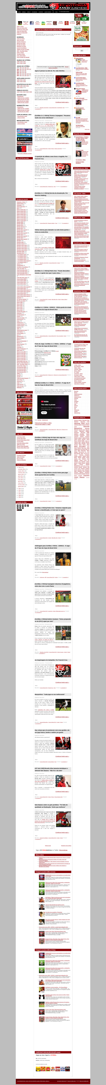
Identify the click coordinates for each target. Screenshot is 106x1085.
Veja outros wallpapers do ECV (25, 153)
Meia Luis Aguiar (81, 449)
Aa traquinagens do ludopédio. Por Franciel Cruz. (51, 660)
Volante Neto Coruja (81, 463)
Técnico (52, 148)
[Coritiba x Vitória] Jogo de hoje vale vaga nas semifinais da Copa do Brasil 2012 (50, 438)
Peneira (18, 345)
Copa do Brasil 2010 (21, 282)
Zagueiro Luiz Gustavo (83, 471)
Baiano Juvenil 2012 (21, 217)
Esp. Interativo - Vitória (79, 366)
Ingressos (19, 34)
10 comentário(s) (64, 186)
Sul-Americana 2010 (21, 368)
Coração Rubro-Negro (81, 77)
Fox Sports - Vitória (78, 375)
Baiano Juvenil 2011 (21, 215)
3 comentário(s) (38, 798)
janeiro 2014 (21, 486)
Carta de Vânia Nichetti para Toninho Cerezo (54, 904)
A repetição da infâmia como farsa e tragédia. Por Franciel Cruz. (51, 158)
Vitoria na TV (20, 381)
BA (20, 67)
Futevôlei (76, 398)
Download (19, 297)
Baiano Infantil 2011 (21, 209)
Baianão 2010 (20, 225)
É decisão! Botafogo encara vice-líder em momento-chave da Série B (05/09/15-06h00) (81, 200)
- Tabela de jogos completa (23, 98)
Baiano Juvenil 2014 (21, 220)
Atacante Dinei (79, 423)
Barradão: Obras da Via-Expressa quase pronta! (85, 143)
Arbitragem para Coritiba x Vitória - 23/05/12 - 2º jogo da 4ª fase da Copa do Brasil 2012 (52, 547)
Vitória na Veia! (79, 72)
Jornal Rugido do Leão (22, 330)
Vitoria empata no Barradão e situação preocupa (80, 352)
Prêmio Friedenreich (21, 348)
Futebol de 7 (76, 395)
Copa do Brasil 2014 (21, 293)
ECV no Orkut (20, 458)
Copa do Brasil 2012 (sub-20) (23, 286)
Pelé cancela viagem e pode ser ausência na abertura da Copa (81, 250)
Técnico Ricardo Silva (58, 796)
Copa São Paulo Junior (22, 277)
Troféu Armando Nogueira (22, 378)
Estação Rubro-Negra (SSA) (23, 440)
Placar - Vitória (77, 370)
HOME (19, 12)
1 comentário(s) (42, 300)
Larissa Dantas (20, 333)
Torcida (18, 376)
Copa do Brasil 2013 (21, 288)
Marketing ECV (20, 336)
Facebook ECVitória (21, 455)
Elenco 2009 (19, 302)
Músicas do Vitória (21, 43)
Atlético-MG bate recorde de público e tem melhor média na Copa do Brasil (81, 172)
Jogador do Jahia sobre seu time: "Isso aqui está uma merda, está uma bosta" (85, 154)
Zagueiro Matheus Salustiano (81, 472)
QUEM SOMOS (48, 12)
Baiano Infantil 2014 (21, 214)
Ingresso (19, 327)
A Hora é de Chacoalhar (80, 126)
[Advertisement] (45, 17)
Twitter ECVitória (20, 457)
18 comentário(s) (38, 149)
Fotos (18, 321)
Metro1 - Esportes (78, 380)
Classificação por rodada (23, 111)
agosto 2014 (21, 474)
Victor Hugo (19, 379)
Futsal (75, 399)
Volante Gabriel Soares (83, 457)
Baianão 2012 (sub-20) (22, 232)
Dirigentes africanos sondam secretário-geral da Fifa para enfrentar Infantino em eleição (80, 312)
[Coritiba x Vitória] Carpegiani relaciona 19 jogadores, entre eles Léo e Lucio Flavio (52, 585)
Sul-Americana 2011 (21, 370)
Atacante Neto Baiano (44, 837)
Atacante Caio (85, 421)
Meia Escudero (80, 446)
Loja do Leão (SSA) (21, 438)
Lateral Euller (81, 440)
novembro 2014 (21, 469)
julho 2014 (20, 476)
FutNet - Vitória (77, 367)
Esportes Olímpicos (21, 41)
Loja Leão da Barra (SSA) (22, 443)
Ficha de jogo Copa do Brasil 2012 (60, 374)
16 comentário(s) (38, 612)
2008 (18, 85)
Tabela (18, 373)
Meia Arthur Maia (84, 444)
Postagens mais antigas (66, 845)
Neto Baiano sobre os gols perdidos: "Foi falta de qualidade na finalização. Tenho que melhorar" (51, 806)
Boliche (75, 392)
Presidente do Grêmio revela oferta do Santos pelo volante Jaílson (81, 254)
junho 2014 (20, 477)
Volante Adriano (78, 456)
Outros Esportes (20, 344)
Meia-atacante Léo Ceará (84, 452)
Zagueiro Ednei (77, 468)
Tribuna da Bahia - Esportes (80, 382)
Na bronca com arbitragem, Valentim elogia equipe (80, 260)
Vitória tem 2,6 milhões (60, 23)
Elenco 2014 (19, 310)
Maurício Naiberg (20, 338)
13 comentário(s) (65, 223)
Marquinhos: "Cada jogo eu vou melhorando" (50, 694)
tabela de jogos (47, 352)
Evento (18, 316)
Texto (63, 107)
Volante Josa (77, 458)
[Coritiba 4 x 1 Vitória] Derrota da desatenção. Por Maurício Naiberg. (51, 194)
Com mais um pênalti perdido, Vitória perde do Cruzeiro (80, 331)
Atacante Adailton (78, 420)
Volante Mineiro (81, 463)
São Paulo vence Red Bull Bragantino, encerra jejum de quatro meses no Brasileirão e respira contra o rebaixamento (81, 232)
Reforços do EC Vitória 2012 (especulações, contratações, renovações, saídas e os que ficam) (57, 890)
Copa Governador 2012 (22, 270)
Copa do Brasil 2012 (53, 107)
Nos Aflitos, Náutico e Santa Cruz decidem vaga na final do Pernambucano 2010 (81, 180)
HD (53, 12)
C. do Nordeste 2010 (21, 254)
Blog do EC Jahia (79, 150)
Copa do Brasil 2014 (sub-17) (23, 294)
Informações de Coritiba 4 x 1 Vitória (43, 423)
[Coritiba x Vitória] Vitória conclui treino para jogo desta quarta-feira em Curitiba (51, 474)
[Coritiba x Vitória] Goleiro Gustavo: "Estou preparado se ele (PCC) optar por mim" (53, 620)
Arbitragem (19, 205)
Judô (75, 404)
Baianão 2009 (20, 223)
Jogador (49, 299)
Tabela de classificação (49, 24)
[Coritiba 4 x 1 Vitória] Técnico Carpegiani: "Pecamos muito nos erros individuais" (52, 117)
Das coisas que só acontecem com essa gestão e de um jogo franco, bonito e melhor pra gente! (52, 731)
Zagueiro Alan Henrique (84, 465)
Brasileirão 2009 (20, 251)
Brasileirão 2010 (20, 253)
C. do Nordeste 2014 (21, 259)
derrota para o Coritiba (45, 169)
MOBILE (24, 12)
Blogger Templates (61, 1081)
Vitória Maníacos (79, 58)
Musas (18, 339)
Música (18, 342)
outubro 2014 (21, 471)
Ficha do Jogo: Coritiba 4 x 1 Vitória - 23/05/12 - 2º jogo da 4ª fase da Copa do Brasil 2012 (53, 345)
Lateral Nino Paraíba (80, 443)
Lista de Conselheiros (22, 48)
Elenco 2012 (19, 307)
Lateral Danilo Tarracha (80, 439)
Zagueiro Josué (81, 469)
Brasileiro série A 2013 (22, 245)
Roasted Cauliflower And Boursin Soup (85, 60)
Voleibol (76, 411)
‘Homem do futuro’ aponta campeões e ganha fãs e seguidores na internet (79, 187)
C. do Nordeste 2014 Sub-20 (23, 260)
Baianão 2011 (20, 228)
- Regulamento (20, 96)
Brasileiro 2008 (20, 242)
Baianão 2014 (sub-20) (22, 239)
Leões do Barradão (80, 98)
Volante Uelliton (64, 299)
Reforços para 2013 (21, 358)
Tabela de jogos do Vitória (23, 99)
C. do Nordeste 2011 (21, 256)
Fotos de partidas (60, 335)
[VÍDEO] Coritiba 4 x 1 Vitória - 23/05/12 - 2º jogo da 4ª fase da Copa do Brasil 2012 (52, 384)
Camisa (18, 263)
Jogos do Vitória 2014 (22, 31)
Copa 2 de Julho (20, 268)
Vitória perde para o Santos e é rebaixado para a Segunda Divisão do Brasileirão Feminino (81, 299)
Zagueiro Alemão (78, 467)
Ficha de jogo (20, 319)
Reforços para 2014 (21, 359)
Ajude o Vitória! (20, 52)
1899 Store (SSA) (21, 444)
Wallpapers (19, 387)
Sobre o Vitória (20, 26)
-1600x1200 (29, 149)
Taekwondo (76, 410)
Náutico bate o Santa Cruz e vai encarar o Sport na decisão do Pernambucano (81, 176)
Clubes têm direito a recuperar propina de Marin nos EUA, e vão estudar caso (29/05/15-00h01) (81, 211)
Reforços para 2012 (21, 356)
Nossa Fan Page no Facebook (37, 23)
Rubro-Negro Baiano (80, 88)
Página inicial (48, 845)
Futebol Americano (78, 394)
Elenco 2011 (19, 305)
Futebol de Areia (77, 397)
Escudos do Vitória (21, 44)
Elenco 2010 (19, 303)
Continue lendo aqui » (62, 102)
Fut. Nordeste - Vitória (80, 159)
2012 (18, 63)
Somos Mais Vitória (21, 365)
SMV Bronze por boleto (84, 23)
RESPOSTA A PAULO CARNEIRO (82, 69)
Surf (75, 408)
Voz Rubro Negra (79, 125)
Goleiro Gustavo (60, 652)
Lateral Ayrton (85, 438)
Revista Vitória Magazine (22, 362)
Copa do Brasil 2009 (21, 280)
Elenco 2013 (19, 308)
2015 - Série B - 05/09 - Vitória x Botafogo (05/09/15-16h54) (81, 197)
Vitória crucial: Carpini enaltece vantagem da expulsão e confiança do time (81, 270)
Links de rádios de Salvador (23, 57)
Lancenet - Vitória (78, 369)
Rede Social (19, 350)
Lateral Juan (77, 442)
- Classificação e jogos (22, 116)
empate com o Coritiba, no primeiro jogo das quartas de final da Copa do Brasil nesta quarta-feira (45, 821)
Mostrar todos (87, 129)
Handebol (76, 401)
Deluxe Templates (72, 1081)
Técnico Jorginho (84, 454)
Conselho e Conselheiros (22, 267)
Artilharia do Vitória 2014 (22, 29)
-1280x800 (29, 147)
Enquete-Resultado (21, 311)
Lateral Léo (50, 611)
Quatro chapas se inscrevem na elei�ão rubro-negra (81, 329)
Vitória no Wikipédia (21, 460)
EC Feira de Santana (21, 299)
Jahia (18, 328)
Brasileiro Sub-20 (21, 243)
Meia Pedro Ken (55, 299)
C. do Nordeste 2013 (21, 257)
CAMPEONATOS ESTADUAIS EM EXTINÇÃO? (85, 91)
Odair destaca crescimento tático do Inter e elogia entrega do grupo (81, 246)
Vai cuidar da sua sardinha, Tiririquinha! (53, 912)
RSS (56, 12)
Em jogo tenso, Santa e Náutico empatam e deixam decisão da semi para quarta (81, 183)
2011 (24, 61)
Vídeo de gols (20, 384)
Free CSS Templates (84, 1081)
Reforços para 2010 (21, 353)
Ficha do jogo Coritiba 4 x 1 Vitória (42, 424)
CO (23, 67)
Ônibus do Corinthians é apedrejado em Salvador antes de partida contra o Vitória (81, 273)
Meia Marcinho (82, 450)
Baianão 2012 (20, 231)
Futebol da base (20, 325)
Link (18, 334)
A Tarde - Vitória (77, 365)
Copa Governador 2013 (22, 271)
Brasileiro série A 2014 (22, 246)
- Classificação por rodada (23, 101)
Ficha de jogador (20, 317)
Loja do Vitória (20, 441)
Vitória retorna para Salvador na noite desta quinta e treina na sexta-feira (52, 231)
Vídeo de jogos (20, 386)
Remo (75, 407)
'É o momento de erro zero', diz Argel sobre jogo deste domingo (81, 335)
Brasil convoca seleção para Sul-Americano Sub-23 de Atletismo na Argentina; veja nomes (81, 308)
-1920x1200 (29, 150)
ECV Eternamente (80, 107)
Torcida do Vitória (21, 54)
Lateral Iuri (87, 440)
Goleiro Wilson (78, 438)
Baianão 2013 (20, 234)
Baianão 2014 (20, 237)
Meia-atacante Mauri (78, 453)
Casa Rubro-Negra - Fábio (81, 68)
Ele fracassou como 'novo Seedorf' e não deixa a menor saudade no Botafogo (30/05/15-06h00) (81, 208)
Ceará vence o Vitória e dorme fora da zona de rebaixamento (81, 284)
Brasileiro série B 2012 (22, 250)
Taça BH (19, 375)
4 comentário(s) (38, 108)
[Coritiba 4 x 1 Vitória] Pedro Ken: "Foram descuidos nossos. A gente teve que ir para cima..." (52, 272)
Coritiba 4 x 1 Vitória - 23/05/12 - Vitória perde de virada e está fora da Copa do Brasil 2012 (53, 308)
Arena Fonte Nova (21, 206)
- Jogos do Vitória (21, 117)
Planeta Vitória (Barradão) (22, 446)
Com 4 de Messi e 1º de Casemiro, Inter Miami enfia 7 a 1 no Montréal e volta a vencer (81, 228)
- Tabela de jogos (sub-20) (22, 102)
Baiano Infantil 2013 (21, 212)
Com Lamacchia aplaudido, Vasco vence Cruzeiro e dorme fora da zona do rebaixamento (81, 224)
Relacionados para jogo (22, 361)
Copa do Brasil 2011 (21, 283)
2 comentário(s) (38, 539)
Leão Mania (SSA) (21, 436)
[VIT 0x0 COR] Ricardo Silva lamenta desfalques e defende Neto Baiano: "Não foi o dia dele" (51, 769)
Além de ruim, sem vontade (72, 23)
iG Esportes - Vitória (78, 373)
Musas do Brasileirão (21, 341)
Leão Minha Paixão (80, 83)
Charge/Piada (20, 265)
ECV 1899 (78, 117)
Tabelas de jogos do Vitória (23, 49)
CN (27, 69)
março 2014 (21, 483)
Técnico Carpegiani (58, 148)
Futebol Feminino (21, 324)
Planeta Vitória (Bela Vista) (23, 447)
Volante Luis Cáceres (79, 461)
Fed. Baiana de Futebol (79, 379)
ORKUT (28, 12)
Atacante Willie (85, 432)
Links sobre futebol (21, 55)
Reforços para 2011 (21, 354)
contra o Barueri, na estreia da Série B (44, 639)
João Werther (20, 331)
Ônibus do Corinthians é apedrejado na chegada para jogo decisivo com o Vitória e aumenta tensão (81, 278)
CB (25, 67)
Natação (76, 405)
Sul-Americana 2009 (21, 367)
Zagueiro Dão (86, 467)
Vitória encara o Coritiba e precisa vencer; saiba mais (81, 322)
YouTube (39, 420)
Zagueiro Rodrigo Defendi (79, 473)
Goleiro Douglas (79, 434)
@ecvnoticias (45, 572)
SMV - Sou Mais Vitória (22, 51)
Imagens (83, 109)
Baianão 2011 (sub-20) (22, 229)
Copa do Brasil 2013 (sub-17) (23, 289)
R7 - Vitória (76, 372)
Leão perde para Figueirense (25, 23)
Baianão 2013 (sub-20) (22, 236)
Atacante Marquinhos (44, 335)
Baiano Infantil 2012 (21, 211)
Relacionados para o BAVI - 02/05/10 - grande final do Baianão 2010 (53, 927)
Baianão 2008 (20, 222)
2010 (21, 61)
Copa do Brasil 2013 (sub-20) (23, 291)
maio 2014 (20, 479)
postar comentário (38, 264)
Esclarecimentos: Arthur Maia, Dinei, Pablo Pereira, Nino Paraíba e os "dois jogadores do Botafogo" (57, 939)
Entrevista (19, 313)
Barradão (19, 240)
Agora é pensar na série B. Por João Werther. (50, 71)
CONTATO (41, 12)
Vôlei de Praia (77, 412)
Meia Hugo (84, 448)
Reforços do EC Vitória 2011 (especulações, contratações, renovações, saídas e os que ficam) (57, 883)
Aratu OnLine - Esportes (79, 383)
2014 (24, 63)
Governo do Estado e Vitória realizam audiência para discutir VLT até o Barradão (81, 295)
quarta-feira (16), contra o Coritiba (46, 709)
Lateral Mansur (85, 442)
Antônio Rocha (20, 203)
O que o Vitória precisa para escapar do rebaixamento (80, 325)
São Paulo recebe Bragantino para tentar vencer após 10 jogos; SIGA (81, 236)
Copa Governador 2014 (22, 273)
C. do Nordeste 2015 (21, 262)
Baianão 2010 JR (21, 226)
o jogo (57, 351)
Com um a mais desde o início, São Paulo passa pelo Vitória (81, 282)
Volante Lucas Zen (84, 460)
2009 (18, 61)
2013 (21, 63)
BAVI (18, 208)
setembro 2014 (21, 472)
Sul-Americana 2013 (21, 372)
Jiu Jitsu (76, 402)
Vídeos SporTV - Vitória (79, 376)
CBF (45, 577)
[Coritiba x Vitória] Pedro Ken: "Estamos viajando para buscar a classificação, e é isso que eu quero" (53, 509)
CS (27, 67)
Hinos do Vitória (20, 40)
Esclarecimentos (20, 314)
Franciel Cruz (20, 322)
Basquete (76, 391)
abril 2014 (20, 481)
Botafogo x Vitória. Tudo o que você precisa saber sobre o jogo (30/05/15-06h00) (81, 204)
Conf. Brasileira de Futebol (79, 378)
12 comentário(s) (59, 466)
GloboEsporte (45, 420)
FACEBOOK (34, 12)
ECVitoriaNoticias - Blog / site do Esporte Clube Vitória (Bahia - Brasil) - (33, 1081)
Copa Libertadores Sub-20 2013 (24, 274)
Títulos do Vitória (21, 38)
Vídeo (18, 382)
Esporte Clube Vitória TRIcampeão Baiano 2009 (55, 931)
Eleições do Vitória (21, 300)
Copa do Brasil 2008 (21, 279)
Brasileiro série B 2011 (22, 248)
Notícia (49, 148)
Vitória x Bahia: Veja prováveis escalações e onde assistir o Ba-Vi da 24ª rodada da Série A (81, 303)
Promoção (19, 347)
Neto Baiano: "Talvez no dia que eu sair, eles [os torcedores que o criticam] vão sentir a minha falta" (57, 898)
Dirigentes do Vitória (21, 46)
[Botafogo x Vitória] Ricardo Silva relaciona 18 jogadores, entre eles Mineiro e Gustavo (57, 1003)
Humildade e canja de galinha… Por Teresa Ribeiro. (56, 987)
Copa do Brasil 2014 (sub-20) (23, 296)
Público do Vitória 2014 (22, 32)
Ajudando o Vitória (21, 202)
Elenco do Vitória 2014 (22, 28)
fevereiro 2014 (21, 484)
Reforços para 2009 (21, 351)
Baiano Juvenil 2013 (21, 219)
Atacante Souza (81, 429)
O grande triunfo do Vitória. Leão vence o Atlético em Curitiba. (81, 345)
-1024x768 (29, 146)
